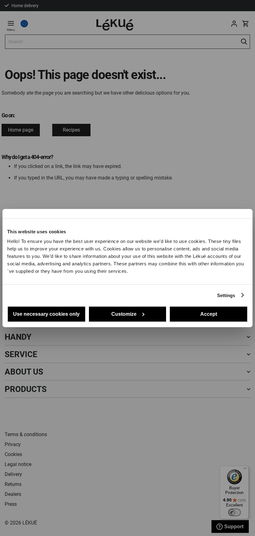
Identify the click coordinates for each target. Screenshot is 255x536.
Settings (226, 295)
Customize (124, 314)
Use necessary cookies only (46, 314)
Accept (208, 314)
